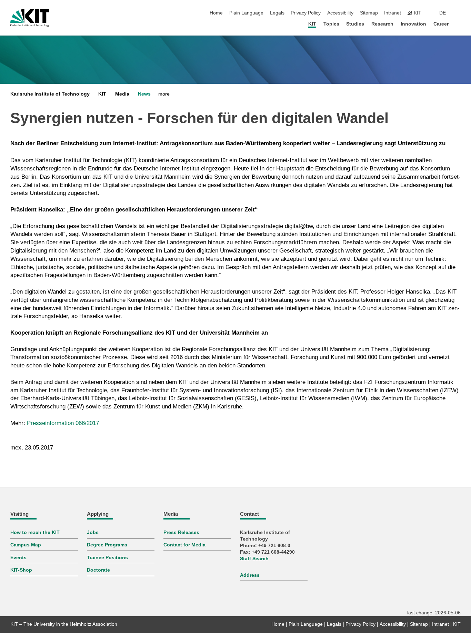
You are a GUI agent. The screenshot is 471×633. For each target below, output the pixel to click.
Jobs (93, 532)
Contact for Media (184, 544)
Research (382, 24)
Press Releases (181, 532)
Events (18, 557)
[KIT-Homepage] (29, 18)
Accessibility (340, 13)
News (144, 94)
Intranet (392, 13)
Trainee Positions (107, 557)
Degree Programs (107, 544)
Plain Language (246, 13)
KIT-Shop (21, 570)
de (442, 13)
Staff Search (254, 558)
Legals (277, 13)
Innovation (413, 24)
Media (122, 94)
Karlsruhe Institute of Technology (50, 94)
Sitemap (369, 13)
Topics (331, 24)
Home (216, 13)
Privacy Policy (306, 13)
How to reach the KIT (35, 532)
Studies (355, 24)
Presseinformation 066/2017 (63, 423)
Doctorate (98, 570)
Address (250, 575)
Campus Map (25, 544)
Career (441, 24)
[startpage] (459, 24)
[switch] (459, 13)
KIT (312, 24)
